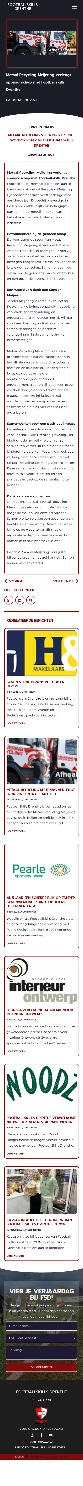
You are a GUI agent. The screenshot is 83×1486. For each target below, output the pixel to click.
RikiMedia (31, 1456)
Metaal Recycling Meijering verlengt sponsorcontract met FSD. (41, 792)
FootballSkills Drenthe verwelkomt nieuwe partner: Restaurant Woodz (41, 1120)
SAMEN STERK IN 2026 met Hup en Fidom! (35, 684)
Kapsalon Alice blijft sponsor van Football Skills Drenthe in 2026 (39, 1222)
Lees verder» (16, 723)
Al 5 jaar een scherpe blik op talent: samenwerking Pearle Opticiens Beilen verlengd (41, 902)
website (33, 529)
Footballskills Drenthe (23, 6)
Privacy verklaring (54, 1456)
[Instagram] (32, 1435)
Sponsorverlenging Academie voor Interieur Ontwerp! (40, 1012)
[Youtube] (50, 1435)
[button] (74, 6)
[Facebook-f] (41, 1435)
